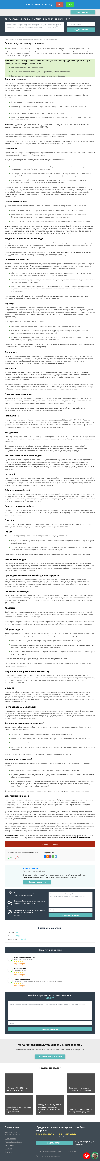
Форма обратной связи (13, 1142)
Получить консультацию (50, 1056)
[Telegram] (56, 856)
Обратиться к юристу (70, 915)
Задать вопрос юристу (50, 844)
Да (70, 4)
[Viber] (50, 856)
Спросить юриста (37, 882)
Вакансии (8, 1152)
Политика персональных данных (48, 1156)
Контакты (8, 1149)
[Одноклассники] (47, 856)
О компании (9, 1145)
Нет (59, 4)
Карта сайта (71, 1152)
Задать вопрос (83, 12)
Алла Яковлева (30, 868)
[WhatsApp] (53, 856)
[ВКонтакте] (45, 856)
